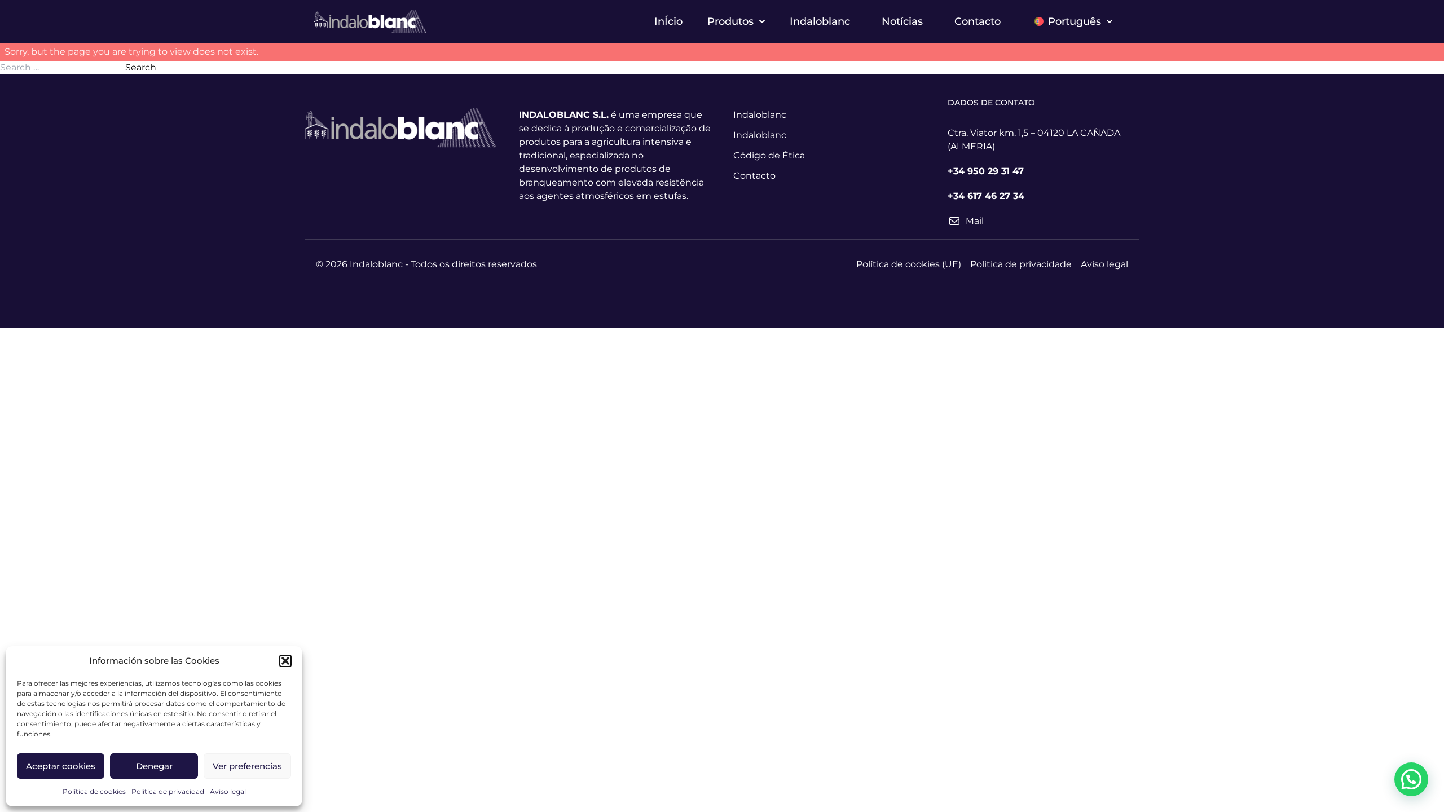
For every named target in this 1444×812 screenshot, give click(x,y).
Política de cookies (94, 791)
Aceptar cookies (60, 766)
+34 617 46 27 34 (986, 196)
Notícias (902, 21)
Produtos (730, 21)
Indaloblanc (820, 21)
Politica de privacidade (1021, 264)
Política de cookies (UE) (908, 264)
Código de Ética (769, 155)
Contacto (977, 21)
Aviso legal (228, 791)
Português (1074, 21)
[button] (285, 661)
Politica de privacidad (167, 791)
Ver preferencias (247, 766)
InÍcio (668, 21)
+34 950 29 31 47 (986, 171)
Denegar (154, 766)
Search (140, 67)
